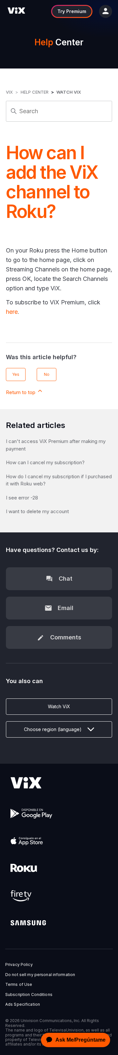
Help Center (35, 92)
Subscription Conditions (28, 994)
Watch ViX (68, 92)
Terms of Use (18, 984)
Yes (15, 374)
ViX (9, 92)
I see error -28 (22, 498)
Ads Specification (22, 1004)
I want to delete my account (37, 511)
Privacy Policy (19, 964)
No (46, 374)
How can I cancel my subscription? (45, 462)
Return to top (21, 392)
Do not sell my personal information (40, 974)
